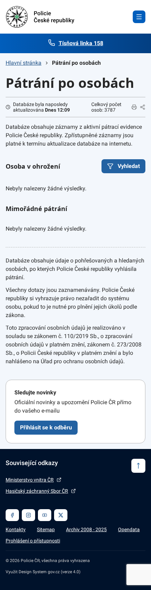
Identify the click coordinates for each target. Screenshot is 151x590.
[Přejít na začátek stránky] (138, 466)
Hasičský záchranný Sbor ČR (37, 491)
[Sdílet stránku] (142, 107)
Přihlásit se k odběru (46, 427)
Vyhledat (129, 166)
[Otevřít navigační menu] (139, 16)
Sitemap (46, 529)
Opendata (129, 529)
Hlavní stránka (23, 62)
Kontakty (16, 529)
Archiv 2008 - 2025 (86, 529)
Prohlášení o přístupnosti (33, 540)
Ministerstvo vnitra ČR (30, 480)
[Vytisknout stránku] (134, 107)
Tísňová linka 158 (81, 43)
